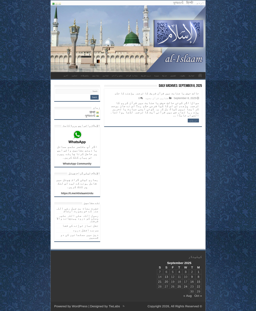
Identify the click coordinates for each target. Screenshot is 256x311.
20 (166, 281)
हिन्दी (189, 2)
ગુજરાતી (178, 2)
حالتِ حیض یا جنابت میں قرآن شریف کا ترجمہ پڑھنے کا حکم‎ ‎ (156, 93)
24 (185, 286)
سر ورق (200, 75)
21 (160, 281)
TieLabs (114, 306)
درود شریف (146, 75)
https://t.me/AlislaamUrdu (77, 193)
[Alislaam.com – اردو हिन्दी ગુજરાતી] (128, 38)
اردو (200, 2)
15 (198, 281)
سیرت (156, 75)
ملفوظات (85, 75)
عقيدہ (182, 75)
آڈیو (66, 75)
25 (179, 286)
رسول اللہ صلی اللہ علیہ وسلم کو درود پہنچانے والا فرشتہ (78, 218)
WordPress (80, 306)
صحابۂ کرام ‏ (132, 75)
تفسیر (173, 75)
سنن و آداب (117, 75)
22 (198, 286)
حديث (164, 75)
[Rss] (124, 306)
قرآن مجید (152, 98)
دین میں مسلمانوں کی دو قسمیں (79, 236)
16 (192, 281)
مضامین (95, 75)
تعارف (192, 75)
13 (166, 276)
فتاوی (106, 75)
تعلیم (74, 75)
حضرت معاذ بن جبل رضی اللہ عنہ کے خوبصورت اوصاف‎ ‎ (77, 210)
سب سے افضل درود (86, 230)
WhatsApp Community (77, 163)
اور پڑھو (193, 120)
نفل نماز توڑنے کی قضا (80, 225)
